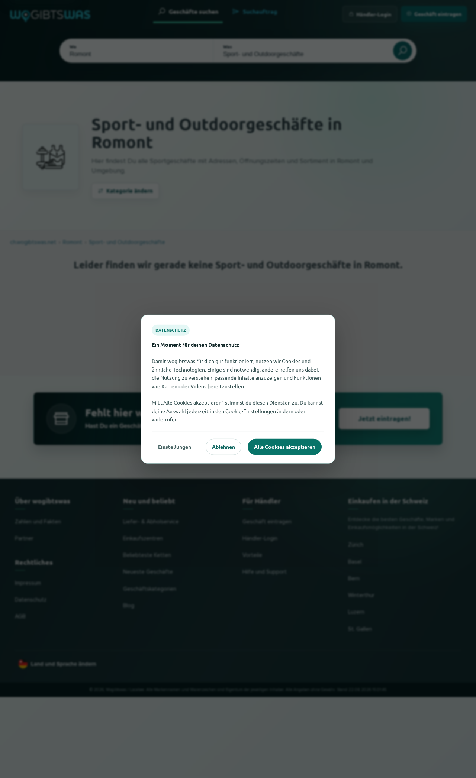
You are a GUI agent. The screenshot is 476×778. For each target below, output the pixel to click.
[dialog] (238, 389)
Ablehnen (223, 446)
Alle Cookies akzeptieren (284, 446)
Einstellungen (174, 446)
